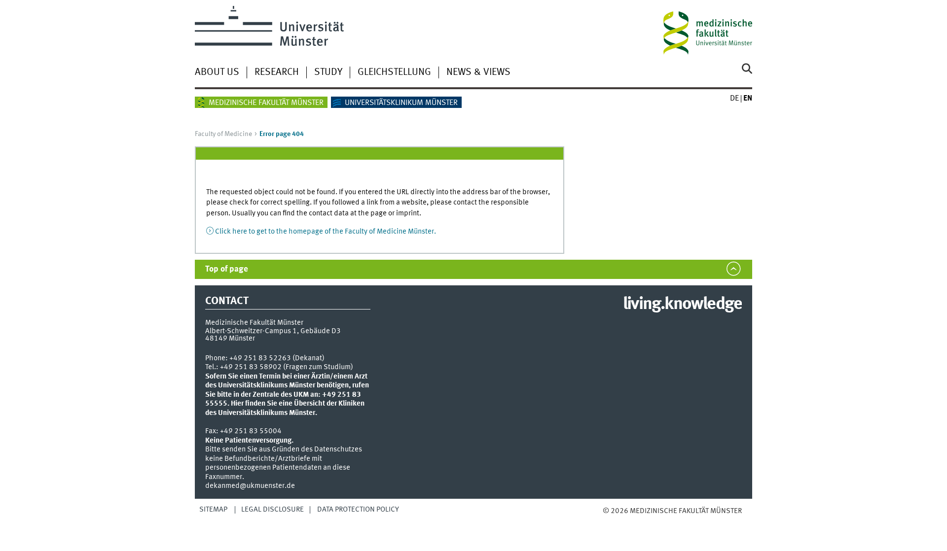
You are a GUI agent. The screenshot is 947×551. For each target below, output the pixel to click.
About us (217, 72)
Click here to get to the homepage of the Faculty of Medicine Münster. (325, 232)
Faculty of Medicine (223, 134)
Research (277, 72)
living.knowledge (682, 304)
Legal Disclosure (272, 510)
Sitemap (213, 510)
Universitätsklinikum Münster (401, 103)
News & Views (478, 72)
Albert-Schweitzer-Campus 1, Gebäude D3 (273, 331)
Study (328, 72)
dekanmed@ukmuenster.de (250, 486)
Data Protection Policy (358, 510)
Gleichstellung (394, 72)
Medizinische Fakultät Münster (266, 103)
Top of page (226, 269)
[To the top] (613, 521)
